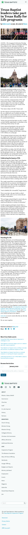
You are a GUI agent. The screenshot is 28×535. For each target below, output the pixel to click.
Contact (4, 524)
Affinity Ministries (6, 439)
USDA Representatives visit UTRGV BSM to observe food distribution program (14, 357)
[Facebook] (2, 387)
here (18, 290)
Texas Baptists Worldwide (13, 310)
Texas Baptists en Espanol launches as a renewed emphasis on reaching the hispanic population (13, 352)
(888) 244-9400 (6, 528)
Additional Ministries (7, 443)
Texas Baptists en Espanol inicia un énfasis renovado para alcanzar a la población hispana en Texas (14, 348)
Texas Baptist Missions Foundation (13, 310)
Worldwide (4, 460)
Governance (5, 399)
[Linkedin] (14, 387)
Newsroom (5, 518)
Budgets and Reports (7, 467)
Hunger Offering (6, 463)
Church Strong (5, 422)
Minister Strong (6, 426)
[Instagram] (6, 387)
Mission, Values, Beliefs (8, 395)
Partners (4, 416)
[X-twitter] (10, 387)
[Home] (9, 2)
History (4, 412)
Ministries (5, 419)
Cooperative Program (7, 450)
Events (3, 477)
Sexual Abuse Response (8, 491)
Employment (5, 474)
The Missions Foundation (8, 453)
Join (3, 494)
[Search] (25, 503)
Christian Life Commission (8, 436)
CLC (17, 327)
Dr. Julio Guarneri (6, 409)
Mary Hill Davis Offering (8, 456)
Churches (4, 402)
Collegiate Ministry (7, 433)
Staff (3, 405)
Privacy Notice (6, 521)
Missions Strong (6, 429)
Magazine (4, 484)
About (4, 392)
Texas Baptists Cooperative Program (13, 513)
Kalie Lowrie (7, 24)
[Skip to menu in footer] (25, 2)
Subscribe (3, 316)
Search (3, 375)
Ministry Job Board (7, 470)
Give (3, 446)
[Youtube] (18, 387)
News (25, 24)
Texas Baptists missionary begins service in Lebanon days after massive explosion (14, 344)
